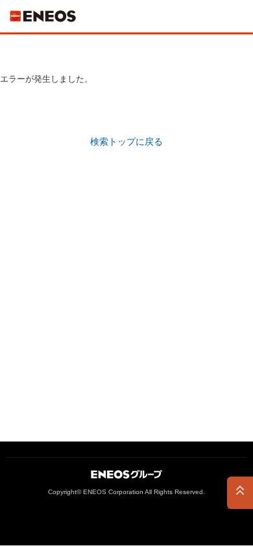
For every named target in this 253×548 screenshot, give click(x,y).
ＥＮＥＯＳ (43, 16)
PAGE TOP (240, 493)
